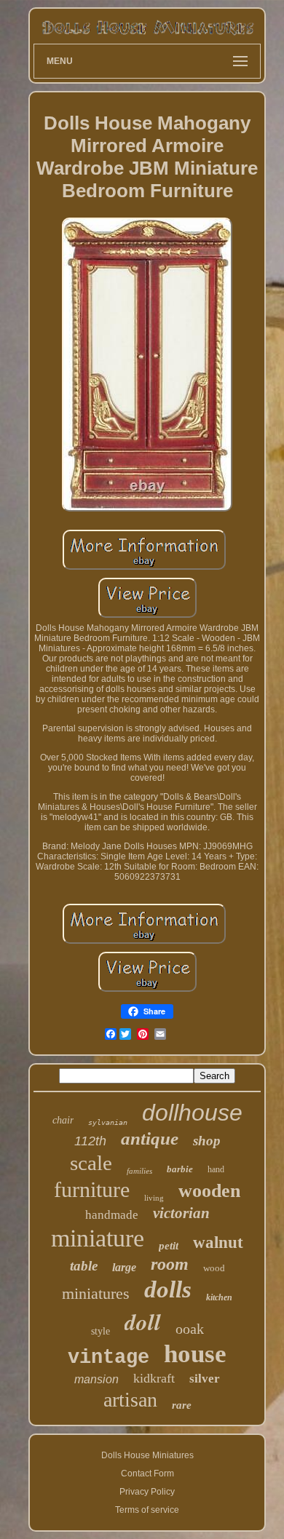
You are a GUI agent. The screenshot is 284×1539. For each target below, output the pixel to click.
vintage (108, 1358)
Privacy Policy (147, 1492)
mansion (96, 1379)
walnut (218, 1242)
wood (214, 1267)
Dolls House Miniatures (147, 1455)
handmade (111, 1215)
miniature (97, 1238)
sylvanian (107, 1122)
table (84, 1265)
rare (182, 1405)
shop (207, 1140)
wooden (209, 1190)
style (100, 1331)
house (195, 1354)
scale (91, 1162)
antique (149, 1138)
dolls (168, 1289)
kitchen (219, 1297)
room (170, 1263)
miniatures (96, 1293)
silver (204, 1378)
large (124, 1267)
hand (216, 1169)
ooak (189, 1329)
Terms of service (147, 1510)
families (139, 1170)
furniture (92, 1189)
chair (63, 1120)
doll (143, 1321)
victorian (181, 1213)
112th (90, 1141)
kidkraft (154, 1378)
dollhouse (192, 1112)
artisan (130, 1399)
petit (168, 1246)
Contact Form (147, 1473)
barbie (180, 1169)
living (154, 1197)
